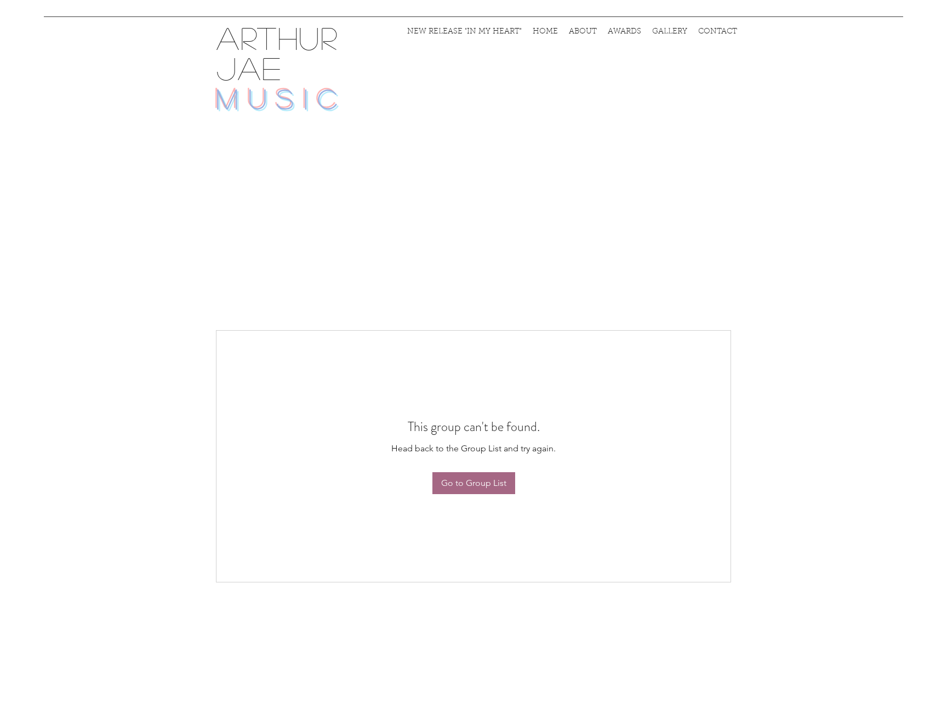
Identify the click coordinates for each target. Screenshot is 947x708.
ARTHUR (277, 37)
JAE (255, 67)
